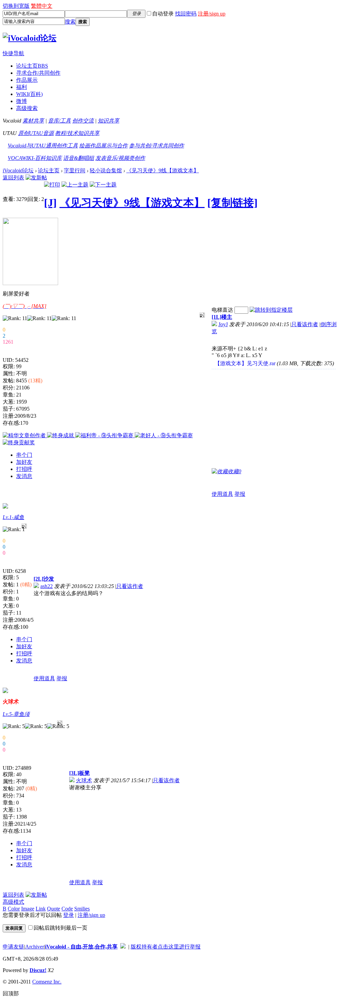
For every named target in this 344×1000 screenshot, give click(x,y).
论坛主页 (32, 66)
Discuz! (38, 970)
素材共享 (33, 121)
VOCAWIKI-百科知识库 (35, 158)
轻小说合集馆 (106, 170)
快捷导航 (13, 53)
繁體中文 (41, 6)
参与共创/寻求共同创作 (156, 145)
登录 (68, 915)
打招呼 (24, 469)
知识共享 (108, 121)
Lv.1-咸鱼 (13, 517)
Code (67, 908)
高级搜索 (27, 108)
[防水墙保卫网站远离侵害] (123, 947)
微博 (21, 101)
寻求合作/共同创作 (38, 73)
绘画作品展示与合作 (103, 145)
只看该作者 (304, 324)
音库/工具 (59, 121)
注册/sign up (211, 13)
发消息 (24, 476)
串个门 (24, 455)
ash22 (46, 586)
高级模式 (13, 902)
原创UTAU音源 (36, 133)
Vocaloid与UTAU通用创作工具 (43, 145)
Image (27, 908)
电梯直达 (222, 310)
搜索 (70, 22)
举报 (239, 494)
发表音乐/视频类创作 (120, 158)
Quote (53, 908)
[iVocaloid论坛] (29, 38)
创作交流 (83, 121)
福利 (21, 87)
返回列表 (13, 177)
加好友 (24, 462)
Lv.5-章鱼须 (16, 714)
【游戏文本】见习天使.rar (245, 363)
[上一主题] (74, 184)
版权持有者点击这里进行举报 (166, 947)
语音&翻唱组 (78, 158)
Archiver (34, 947)
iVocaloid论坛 (18, 170)
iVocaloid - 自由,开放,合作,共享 (81, 947)
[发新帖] (36, 177)
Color (14, 908)
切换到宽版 (16, 6)
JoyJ (223, 324)
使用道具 (222, 494)
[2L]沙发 (44, 579)
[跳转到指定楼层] (271, 310)
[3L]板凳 (79, 773)
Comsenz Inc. (46, 982)
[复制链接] (232, 203)
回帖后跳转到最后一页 (60, 928)
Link (41, 908)
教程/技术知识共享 (77, 133)
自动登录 (163, 13)
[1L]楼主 (222, 317)
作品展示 (27, 80)
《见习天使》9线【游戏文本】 (162, 170)
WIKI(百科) (29, 94)
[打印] (52, 184)
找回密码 (186, 13)
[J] (50, 203)
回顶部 (11, 993)
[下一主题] (103, 184)
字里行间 (74, 170)
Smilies (82, 908)
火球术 (84, 780)
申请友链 (13, 947)
